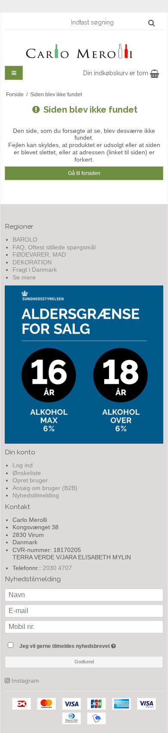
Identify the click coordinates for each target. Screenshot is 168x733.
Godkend (84, 661)
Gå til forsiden (84, 173)
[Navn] (84, 594)
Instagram (25, 680)
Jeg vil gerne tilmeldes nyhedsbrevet (77, 644)
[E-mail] (84, 610)
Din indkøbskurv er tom (116, 73)
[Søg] (151, 23)
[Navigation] (14, 73)
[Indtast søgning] (112, 22)
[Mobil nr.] (84, 626)
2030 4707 (57, 567)
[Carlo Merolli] (84, 49)
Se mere (24, 277)
